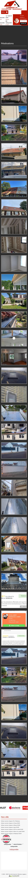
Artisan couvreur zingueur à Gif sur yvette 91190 (12, 829)
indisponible (7, 844)
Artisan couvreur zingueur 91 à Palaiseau (10, 821)
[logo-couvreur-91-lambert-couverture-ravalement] (14, 5)
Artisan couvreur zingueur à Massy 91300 (10, 825)
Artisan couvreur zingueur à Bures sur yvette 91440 (12, 831)
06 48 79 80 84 (17, 844)
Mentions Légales (22, 874)
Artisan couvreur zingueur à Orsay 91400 (10, 823)
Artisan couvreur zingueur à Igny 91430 (10, 827)
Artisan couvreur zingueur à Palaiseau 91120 (11, 833)
